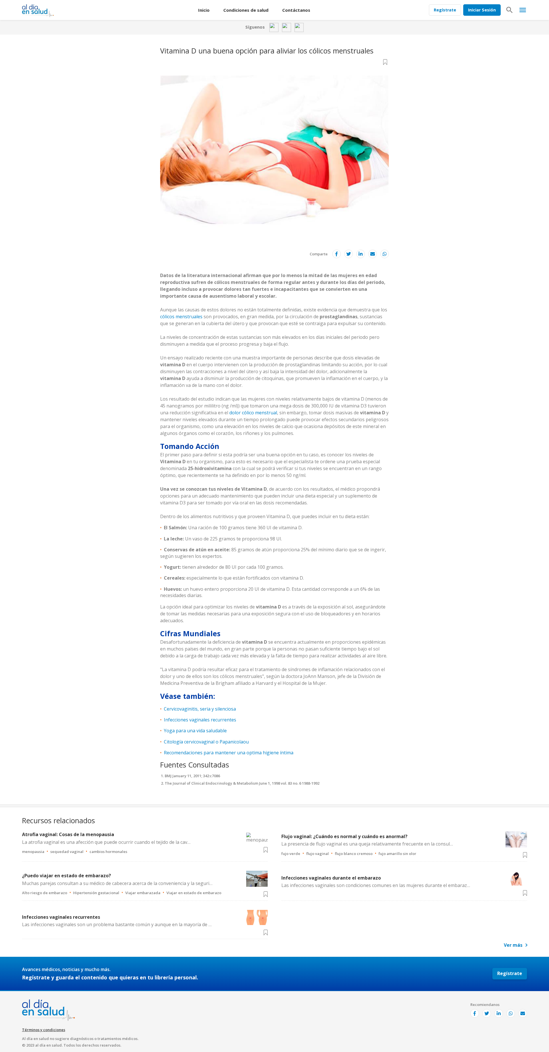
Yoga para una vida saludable (195, 730)
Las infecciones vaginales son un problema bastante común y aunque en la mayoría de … (117, 924)
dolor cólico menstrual (253, 412)
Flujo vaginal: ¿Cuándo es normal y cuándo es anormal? (344, 836)
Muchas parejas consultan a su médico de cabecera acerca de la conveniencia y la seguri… (117, 883)
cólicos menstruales (181, 316)
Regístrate (445, 10)
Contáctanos (296, 10)
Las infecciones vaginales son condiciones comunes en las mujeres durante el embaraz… (375, 885)
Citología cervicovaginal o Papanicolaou (206, 742)
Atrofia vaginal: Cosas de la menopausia (68, 834)
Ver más (513, 945)
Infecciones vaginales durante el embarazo (331, 878)
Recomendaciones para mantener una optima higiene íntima (228, 752)
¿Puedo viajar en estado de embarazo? (66, 875)
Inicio (204, 10)
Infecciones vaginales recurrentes (200, 720)
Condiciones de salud (245, 10)
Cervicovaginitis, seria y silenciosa (200, 709)
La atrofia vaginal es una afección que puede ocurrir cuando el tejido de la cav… (106, 842)
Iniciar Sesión (482, 10)
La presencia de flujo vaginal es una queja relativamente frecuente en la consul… (367, 844)
